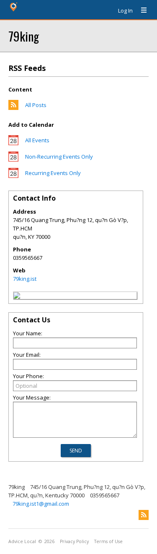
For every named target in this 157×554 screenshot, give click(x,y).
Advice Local (22, 541)
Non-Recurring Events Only (59, 156)
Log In (125, 10)
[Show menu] (141, 10)
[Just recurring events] (13, 176)
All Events (37, 140)
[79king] (16, 297)
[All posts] (13, 108)
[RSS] (144, 515)
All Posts (35, 105)
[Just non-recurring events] (13, 159)
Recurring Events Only (53, 173)
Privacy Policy (74, 541)
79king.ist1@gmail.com (41, 503)
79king (23, 36)
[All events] (13, 143)
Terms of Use (108, 541)
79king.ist (24, 278)
